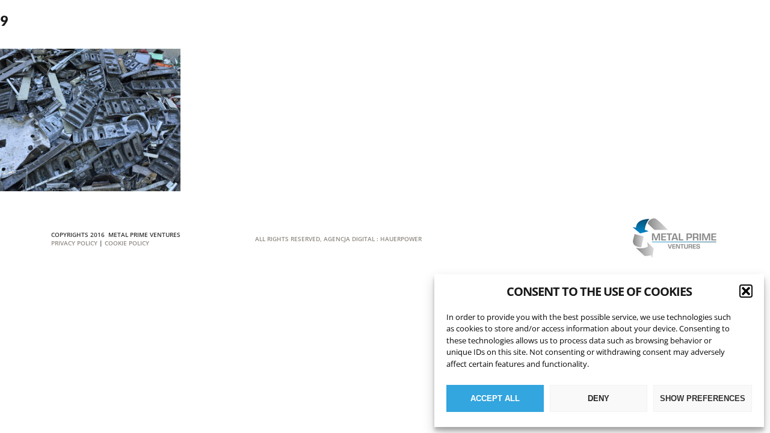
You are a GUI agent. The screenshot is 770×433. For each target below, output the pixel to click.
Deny (598, 398)
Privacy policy (74, 243)
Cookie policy (127, 243)
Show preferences (702, 398)
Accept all (495, 398)
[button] (746, 291)
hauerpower (401, 239)
